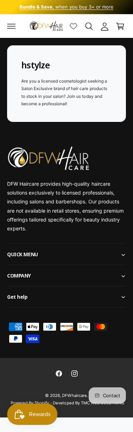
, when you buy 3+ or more (66, 7)
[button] (11, 26)
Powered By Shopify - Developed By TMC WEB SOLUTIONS (67, 402)
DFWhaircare (74, 395)
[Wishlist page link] (73, 26)
